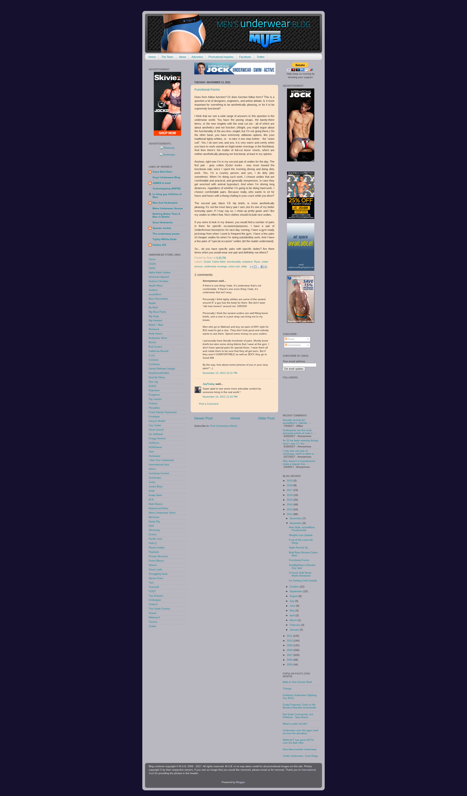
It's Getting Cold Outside (303, 580)
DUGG (152, 386)
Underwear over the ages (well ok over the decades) (300, 732)
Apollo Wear (156, 285)
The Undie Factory (159, 608)
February (295, 625)
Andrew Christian (158, 281)
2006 (290, 659)
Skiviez (153, 565)
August (294, 596)
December (296, 518)
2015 (290, 499)
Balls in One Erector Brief (297, 682)
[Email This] (252, 267)
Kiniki (152, 490)
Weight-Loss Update (300, 535)
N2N (151, 526)
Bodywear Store (158, 338)
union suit (234, 266)
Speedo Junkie (162, 228)
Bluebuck (154, 329)
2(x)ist (207, 261)
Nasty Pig (154, 521)
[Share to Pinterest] (265, 267)
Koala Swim (155, 495)
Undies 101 (159, 245)
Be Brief (153, 307)
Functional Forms (207, 89)
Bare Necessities (158, 298)
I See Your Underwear (161, 460)
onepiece (247, 261)
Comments (293, 345)
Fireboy (153, 403)
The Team (167, 56)
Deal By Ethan (157, 377)
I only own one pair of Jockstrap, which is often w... (299, 452)
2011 (290, 636)
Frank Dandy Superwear (163, 412)
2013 (290, 509)
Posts (290, 339)
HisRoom (154, 443)
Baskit (152, 303)
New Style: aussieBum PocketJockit (302, 529)
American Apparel (159, 276)
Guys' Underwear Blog (166, 177)
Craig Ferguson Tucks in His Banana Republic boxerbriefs (299, 706)
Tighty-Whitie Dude (165, 239)
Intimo (152, 469)
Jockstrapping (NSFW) (167, 188)
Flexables (154, 407)
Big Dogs (154, 316)
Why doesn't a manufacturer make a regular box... (299, 462)
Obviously (154, 530)
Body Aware (155, 333)
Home (152, 56)
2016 (290, 495)
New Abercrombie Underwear (300, 749)
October (295, 586)
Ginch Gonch (156, 429)
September (296, 591)
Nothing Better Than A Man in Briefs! (166, 215)
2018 (290, 485)
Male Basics (156, 504)
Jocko (152, 482)
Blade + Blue (156, 324)
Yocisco (153, 621)
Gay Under (155, 425)
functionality (234, 261)
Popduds (154, 552)
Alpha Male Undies (159, 272)
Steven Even (156, 578)
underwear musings (215, 266)
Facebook (245, 56)
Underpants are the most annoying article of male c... (298, 432)
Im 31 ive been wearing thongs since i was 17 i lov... (300, 442)
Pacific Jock (155, 538)
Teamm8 (154, 587)
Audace (153, 290)
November (296, 523)
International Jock (159, 464)
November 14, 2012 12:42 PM (220, 396)
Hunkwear (154, 456)
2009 (290, 645)
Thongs (287, 688)
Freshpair (154, 416)
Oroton (153, 534)
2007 (290, 655)
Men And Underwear (165, 202)
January (295, 629)
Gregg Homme (157, 438)
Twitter (261, 56)
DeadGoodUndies (159, 373)
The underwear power (166, 233)
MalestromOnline (158, 508)
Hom (151, 451)
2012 (290, 514)
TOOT (152, 591)
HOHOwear (155, 447)
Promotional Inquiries (221, 56)
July (292, 601)
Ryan (257, 261)
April (293, 615)
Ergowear (154, 390)
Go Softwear (156, 434)
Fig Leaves (155, 399)
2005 (290, 664)
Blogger (240, 782)
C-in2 (152, 355)
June (293, 605)
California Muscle (159, 351)
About (182, 56)
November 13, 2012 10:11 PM (220, 373)
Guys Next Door (162, 171)
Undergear (155, 600)
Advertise (197, 56)
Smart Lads (155, 569)
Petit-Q (153, 543)
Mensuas (154, 517)
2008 (290, 650)
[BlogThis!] (255, 267)
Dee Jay (153, 381)
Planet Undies (157, 547)
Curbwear (154, 364)
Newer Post (203, 418)
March (294, 620)
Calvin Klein (219, 261)
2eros (152, 259)
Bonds (152, 342)
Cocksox (154, 360)
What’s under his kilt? (295, 723)
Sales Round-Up (298, 547)
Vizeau (153, 613)
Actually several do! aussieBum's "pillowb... (296, 421)
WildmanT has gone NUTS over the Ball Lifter (298, 741)
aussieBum (155, 294)
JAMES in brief (162, 183)
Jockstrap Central (159, 473)
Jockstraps (155, 477)
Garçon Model (157, 421)
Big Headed (155, 320)
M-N (151, 499)
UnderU (153, 604)
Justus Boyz (156, 486)
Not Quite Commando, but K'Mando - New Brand (298, 716)
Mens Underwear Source (168, 208)
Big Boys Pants (157, 312)
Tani (151, 582)
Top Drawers (156, 595)
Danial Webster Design (162, 368)
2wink (152, 268)
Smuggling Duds (158, 574)
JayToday (209, 384)
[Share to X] (258, 267)
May (292, 610)
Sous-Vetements (163, 222)
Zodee (152, 626)
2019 (290, 480)
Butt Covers (155, 346)
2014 (290, 504)
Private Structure (158, 556)
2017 (290, 490)
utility (244, 266)
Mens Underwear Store (162, 512)
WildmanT (154, 617)
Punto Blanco (156, 560)
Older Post (266, 418)
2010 (290, 640)
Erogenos (154, 394)
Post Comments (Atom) (223, 426)
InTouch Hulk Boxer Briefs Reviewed (300, 574)
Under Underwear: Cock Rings (300, 756)
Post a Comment (208, 403)
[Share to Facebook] (262, 267)
